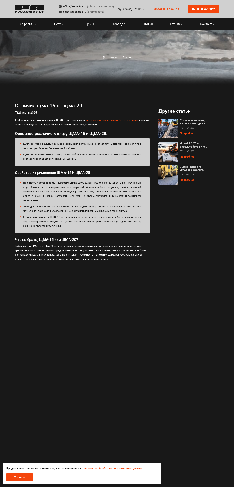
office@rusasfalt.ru (74, 6)
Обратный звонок (166, 9)
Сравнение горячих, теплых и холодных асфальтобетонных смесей (192, 122)
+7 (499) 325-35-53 (134, 9)
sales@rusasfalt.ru (74, 11)
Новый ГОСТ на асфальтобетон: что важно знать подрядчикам (193, 145)
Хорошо (19, 477)
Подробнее (187, 133)
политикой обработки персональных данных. (113, 468)
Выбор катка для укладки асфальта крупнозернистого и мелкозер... (192, 168)
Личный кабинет (203, 9)
